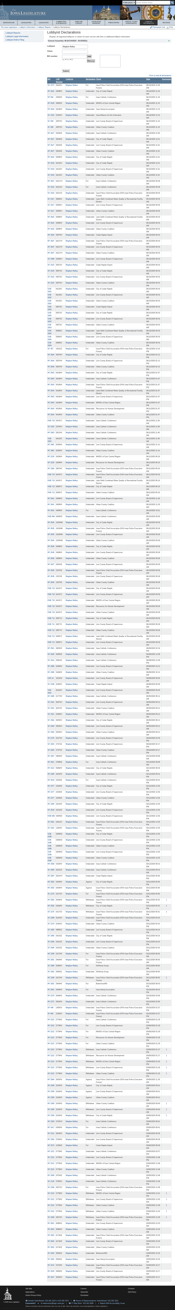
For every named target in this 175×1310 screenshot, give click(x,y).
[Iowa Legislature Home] (87, 12)
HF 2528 (51, 103)
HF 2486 (51, 666)
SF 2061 (51, 822)
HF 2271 (51, 1002)
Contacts (131, 1289)
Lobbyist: (51, 46)
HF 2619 (51, 780)
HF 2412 (51, 768)
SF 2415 (51, 265)
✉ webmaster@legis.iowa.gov (52, 1303)
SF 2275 (51, 738)
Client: (50, 51)
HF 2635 (51, 522)
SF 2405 (51, 930)
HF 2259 (51, 1121)
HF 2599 (51, 1175)
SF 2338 (51, 684)
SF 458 (50, 121)
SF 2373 (51, 85)
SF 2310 (51, 115)
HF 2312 (51, 1133)
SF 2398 (51, 259)
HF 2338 (51, 954)
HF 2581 (51, 960)
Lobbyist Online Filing (15, 40)
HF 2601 (51, 1223)
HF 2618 (51, 810)
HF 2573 (51, 1145)
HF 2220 (51, 456)
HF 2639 (51, 570)
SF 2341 (51, 828)
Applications (30, 1292)
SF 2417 (51, 199)
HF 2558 (51, 864)
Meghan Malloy (72, 85)
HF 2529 (51, 1271)
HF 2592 (51, 882)
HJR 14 (50, 678)
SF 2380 (51, 966)
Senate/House (8, 22)
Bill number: (52, 56)
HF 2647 (51, 181)
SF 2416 (51, 187)
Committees (61, 22)
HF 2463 (51, 433)
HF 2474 (51, 1265)
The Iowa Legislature (9, 27)
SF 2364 (51, 720)
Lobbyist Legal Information (17, 36)
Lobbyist (148, 22)
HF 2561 (51, 648)
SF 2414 (51, 660)
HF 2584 (51, 1079)
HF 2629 (51, 654)
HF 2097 (51, 876)
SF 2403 (51, 744)
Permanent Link (158, 27)
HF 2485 (51, 696)
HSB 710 (51, 421)
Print (171, 27)
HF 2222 (51, 1020)
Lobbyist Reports (44, 27)
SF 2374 (51, 924)
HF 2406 (51, 774)
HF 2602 (51, 1235)
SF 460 (50, 1014)
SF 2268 (51, 1187)
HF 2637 (51, 564)
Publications (113, 22)
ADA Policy (132, 1292)
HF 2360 (51, 468)
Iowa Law (78, 22)
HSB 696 (51, 516)
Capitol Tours (131, 22)
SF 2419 (51, 163)
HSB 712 (51, 486)
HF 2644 (51, 235)
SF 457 (50, 349)
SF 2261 (51, 702)
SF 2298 (51, 918)
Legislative (96, 22)
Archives (166, 22)
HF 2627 (51, 133)
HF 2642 (51, 157)
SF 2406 (51, 870)
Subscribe (84, 1292)
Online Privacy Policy (33, 1295)
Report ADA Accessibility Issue (112, 1303)
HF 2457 (51, 756)
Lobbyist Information (27, 27)
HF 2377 (51, 786)
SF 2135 (51, 1181)
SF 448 (50, 1008)
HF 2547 (51, 1277)
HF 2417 (51, 1127)
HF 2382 (51, 1139)
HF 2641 (51, 91)
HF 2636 (51, 546)
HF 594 (50, 97)
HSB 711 (51, 618)
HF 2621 (51, 762)
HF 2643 (51, 109)
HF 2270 (51, 996)
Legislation (44, 22)
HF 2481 (51, 445)
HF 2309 (51, 1085)
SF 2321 (51, 714)
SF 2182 (51, 427)
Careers (84, 1289)
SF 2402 (51, 972)
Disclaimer (84, 1295)
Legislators (26, 22)
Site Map (28, 1289)
